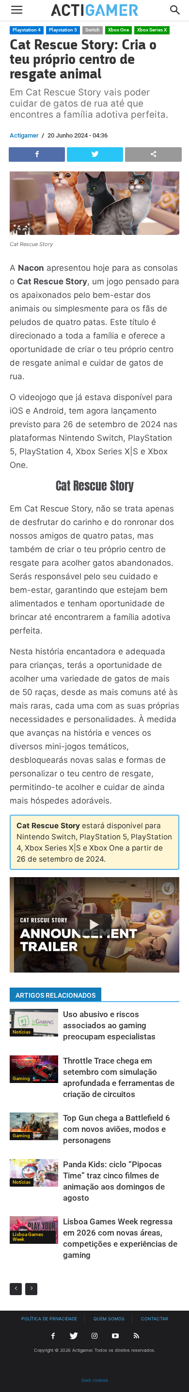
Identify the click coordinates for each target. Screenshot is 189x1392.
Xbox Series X (152, 29)
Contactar (154, 1318)
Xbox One (118, 29)
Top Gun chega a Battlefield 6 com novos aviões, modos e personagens (116, 1129)
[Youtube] (115, 1336)
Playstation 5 (63, 29)
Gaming (21, 1078)
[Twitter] (73, 1336)
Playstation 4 (27, 29)
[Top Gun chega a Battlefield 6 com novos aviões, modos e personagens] (34, 1126)
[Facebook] (53, 1336)
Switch (92, 29)
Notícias (22, 1032)
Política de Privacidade (49, 1318)
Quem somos (109, 1318)
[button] (175, 10)
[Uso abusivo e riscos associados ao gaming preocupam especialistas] (34, 1022)
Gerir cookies (94, 1380)
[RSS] (136, 1336)
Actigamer (24, 135)
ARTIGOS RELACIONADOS (55, 995)
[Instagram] (94, 1336)
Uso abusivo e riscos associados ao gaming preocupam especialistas (109, 1025)
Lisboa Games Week (28, 1237)
